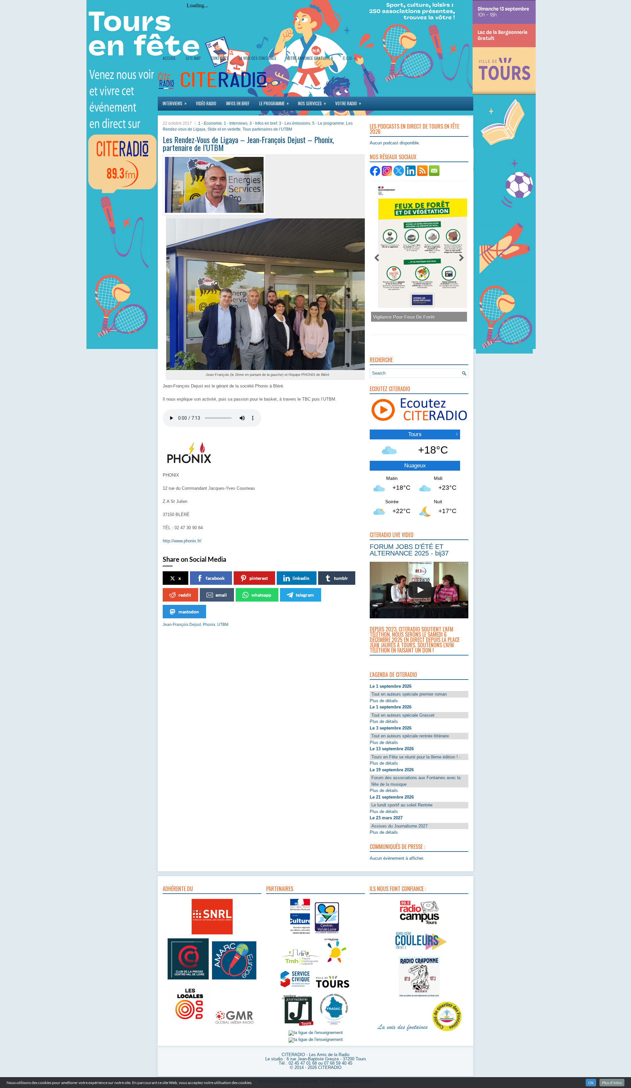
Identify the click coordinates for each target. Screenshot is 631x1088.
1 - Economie (210, 123)
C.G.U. (349, 58)
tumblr (341, 578)
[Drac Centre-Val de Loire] (300, 934)
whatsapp (261, 595)
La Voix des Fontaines (257, 58)
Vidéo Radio (206, 103)
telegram (305, 595)
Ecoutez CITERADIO (390, 389)
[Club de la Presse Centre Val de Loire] (188, 979)
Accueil (169, 58)
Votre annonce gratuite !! (309, 58)
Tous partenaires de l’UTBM (267, 129)
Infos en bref (237, 103)
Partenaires (279, 889)
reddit (184, 595)
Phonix (209, 624)
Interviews (175, 103)
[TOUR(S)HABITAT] (300, 965)
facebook (215, 578)
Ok (591, 1082)
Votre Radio (348, 103)
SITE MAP (193, 58)
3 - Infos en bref (263, 123)
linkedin (300, 578)
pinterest (258, 578)
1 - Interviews (235, 123)
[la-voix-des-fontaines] (403, 1031)
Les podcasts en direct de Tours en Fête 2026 (414, 129)
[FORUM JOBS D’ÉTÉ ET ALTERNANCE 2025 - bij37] (420, 590)
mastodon (188, 611)
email (221, 595)
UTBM (222, 624)
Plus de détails (384, 700)
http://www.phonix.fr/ (182, 540)
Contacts (220, 58)
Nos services (312, 103)
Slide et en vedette (224, 129)
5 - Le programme (328, 123)
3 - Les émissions (294, 123)
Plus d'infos (612, 1082)
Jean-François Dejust (182, 624)
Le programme (274, 103)
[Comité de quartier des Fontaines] (447, 1031)
